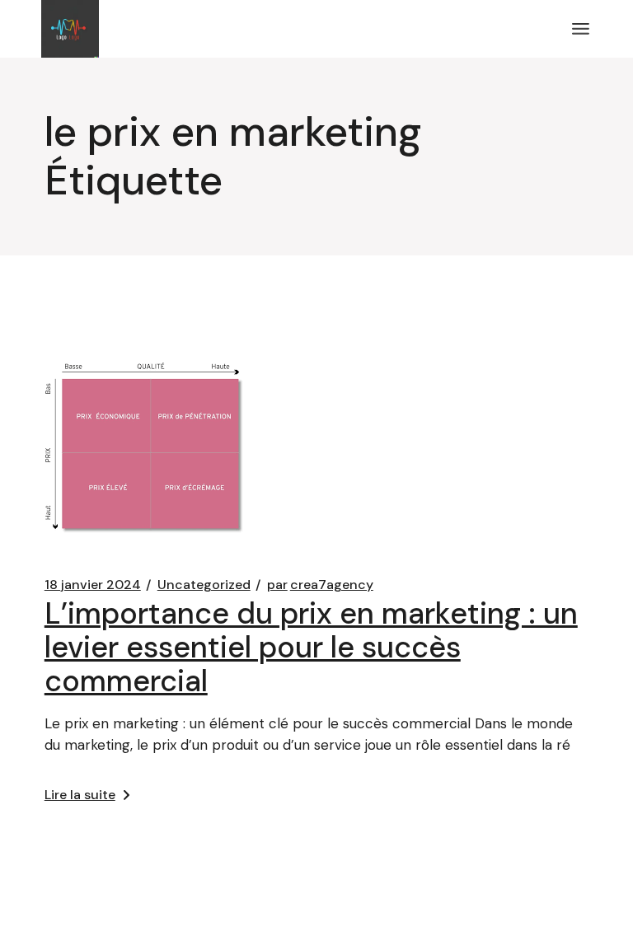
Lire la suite (80, 794)
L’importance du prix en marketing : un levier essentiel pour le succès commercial (311, 647)
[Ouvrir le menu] (581, 29)
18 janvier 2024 (93, 585)
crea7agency (320, 585)
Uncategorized (204, 585)
